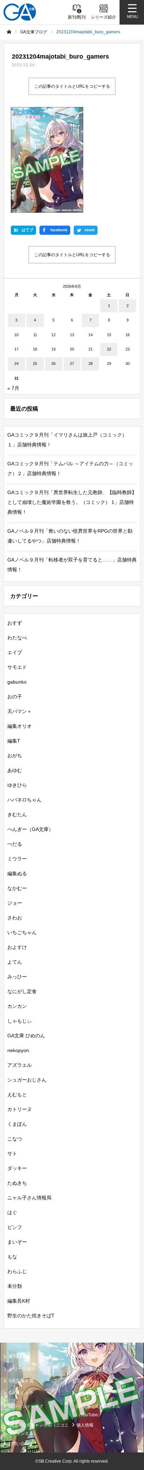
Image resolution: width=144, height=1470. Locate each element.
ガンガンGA (89, 1393)
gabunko (17, 682)
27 (72, 363)
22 (109, 349)
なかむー (17, 888)
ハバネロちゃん (24, 800)
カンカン (17, 1006)
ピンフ (14, 1227)
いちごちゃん (22, 932)
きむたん (17, 814)
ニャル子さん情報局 (29, 1197)
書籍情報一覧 (91, 1356)
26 (53, 363)
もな (12, 1256)
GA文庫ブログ (92, 1368)
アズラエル (19, 1065)
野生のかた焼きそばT (31, 1315)
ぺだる (14, 844)
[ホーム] (9, 31)
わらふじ (17, 1271)
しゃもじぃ (19, 1021)
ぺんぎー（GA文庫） (30, 829)
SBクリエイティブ (25, 1406)
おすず (14, 623)
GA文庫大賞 (21, 1380)
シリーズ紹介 (22, 1368)
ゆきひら (17, 785)
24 (16, 363)
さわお (14, 917)
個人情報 (85, 1425)
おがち (14, 755)
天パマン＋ (19, 711)
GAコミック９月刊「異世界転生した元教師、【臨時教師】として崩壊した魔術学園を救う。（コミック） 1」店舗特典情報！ (72, 502)
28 (90, 363)
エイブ (14, 652)
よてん (14, 962)
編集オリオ (19, 726)
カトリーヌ (19, 1109)
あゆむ (14, 770)
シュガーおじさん (26, 1080)
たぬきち (17, 1183)
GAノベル (87, 1380)
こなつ (14, 1139)
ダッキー (17, 1168)
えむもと (17, 1094)
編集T (13, 741)
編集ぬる (17, 873)
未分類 (14, 1286)
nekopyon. (18, 1050)
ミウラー (17, 859)
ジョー (14, 903)
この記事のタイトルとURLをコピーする (72, 86)
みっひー (17, 976)
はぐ (12, 1212)
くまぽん (17, 1124)
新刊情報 (18, 1356)
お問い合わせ (20, 1443)
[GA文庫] (19, 12)
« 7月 (13, 388)
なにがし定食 (22, 991)
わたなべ (17, 637)
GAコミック (21, 1393)
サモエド (17, 667)
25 (35, 363)
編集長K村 (18, 1301)
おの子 (14, 696)
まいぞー (17, 1242)
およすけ (17, 947)
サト (12, 1153)
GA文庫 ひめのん (26, 1035)
